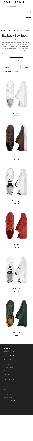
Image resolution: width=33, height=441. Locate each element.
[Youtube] (12, 409)
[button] (16, 60)
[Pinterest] (16, 409)
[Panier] (29, 12)
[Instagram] (8, 409)
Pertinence (11, 67)
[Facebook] (5, 409)
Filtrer (26, 67)
